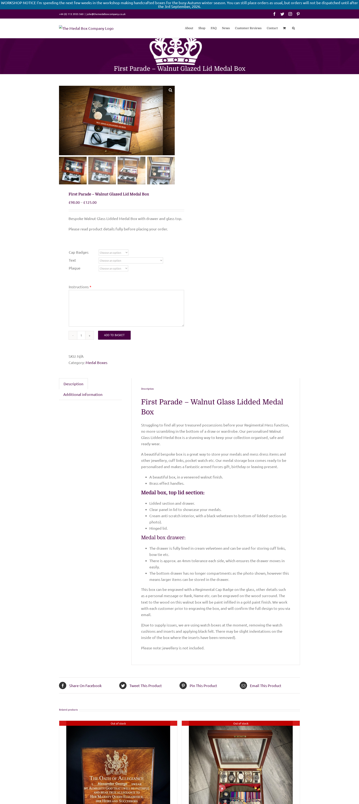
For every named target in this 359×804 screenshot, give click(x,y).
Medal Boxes (96, 362)
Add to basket (114, 335)
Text (72, 260)
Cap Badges (79, 252)
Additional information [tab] (82, 394)
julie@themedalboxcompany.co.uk (106, 14)
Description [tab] (73, 383)
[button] (293, 28)
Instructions (79, 287)
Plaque (74, 268)
